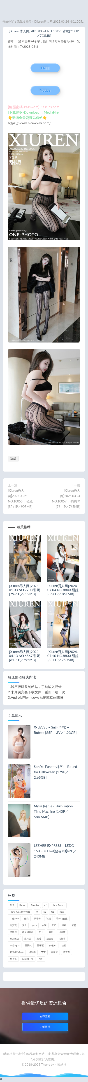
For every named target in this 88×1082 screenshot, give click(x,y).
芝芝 (43, 952)
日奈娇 (62, 932)
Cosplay (35, 905)
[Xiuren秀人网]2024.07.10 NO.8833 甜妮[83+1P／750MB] (63, 656)
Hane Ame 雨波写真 (20, 912)
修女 (26, 919)
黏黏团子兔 (27, 959)
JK (37, 912)
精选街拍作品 (16, 952)
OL (52, 912)
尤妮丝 (13, 932)
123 (12, 905)
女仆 (34, 925)
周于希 (37, 919)
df (45, 905)
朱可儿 (27, 939)
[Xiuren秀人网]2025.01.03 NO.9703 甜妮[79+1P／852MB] (24, 590)
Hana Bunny (58, 905)
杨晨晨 (49, 939)
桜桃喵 (62, 939)
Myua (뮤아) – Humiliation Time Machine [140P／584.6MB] (53, 812)
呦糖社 (62, 1064)
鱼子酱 (13, 959)
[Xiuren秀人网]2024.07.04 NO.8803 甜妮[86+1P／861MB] (63, 590)
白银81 (52, 945)
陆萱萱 (66, 952)
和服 (48, 919)
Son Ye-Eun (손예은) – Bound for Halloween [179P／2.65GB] (55, 772)
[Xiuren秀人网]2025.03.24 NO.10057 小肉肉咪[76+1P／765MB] (66, 499)
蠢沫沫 (54, 952)
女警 (44, 925)
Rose (62, 912)
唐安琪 (13, 925)
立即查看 (45, 1016)
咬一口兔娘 (61, 919)
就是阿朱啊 (27, 932)
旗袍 (51, 932)
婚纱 (64, 925)
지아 (41, 959)
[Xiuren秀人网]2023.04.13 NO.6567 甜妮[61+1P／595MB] (24, 656)
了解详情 (45, 1027)
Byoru (22, 905)
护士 (41, 932)
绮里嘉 (32, 952)
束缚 (39, 939)
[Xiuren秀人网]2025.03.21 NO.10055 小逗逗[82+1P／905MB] (20, 499)
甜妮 (13, 458)
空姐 (64, 945)
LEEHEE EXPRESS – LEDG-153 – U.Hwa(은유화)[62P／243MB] (55, 851)
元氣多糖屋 (24, 21)
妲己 (54, 925)
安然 (74, 925)
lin (45, 912)
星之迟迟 (14, 939)
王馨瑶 (40, 945)
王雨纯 (28, 945)
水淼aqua (14, 945)
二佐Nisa (14, 919)
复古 (24, 925)
